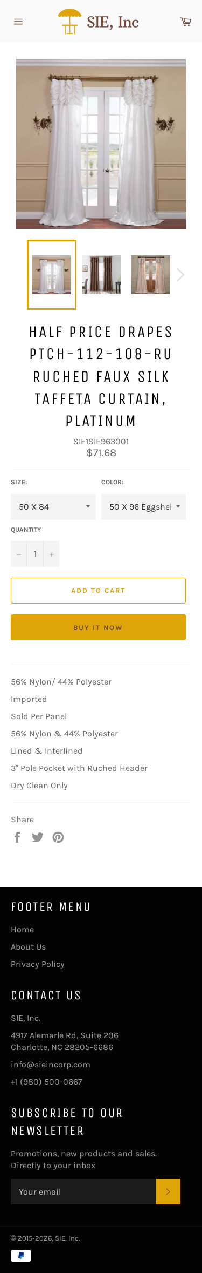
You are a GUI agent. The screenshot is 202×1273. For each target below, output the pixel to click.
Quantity (26, 529)
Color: (112, 482)
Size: (19, 482)
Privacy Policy (38, 964)
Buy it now (98, 628)
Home (22, 929)
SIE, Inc (67, 1238)
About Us (28, 947)
